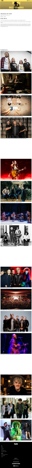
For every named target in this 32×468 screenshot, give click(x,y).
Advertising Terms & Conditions (4, 451)
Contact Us (2, 456)
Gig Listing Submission (3, 455)
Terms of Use (2, 449)
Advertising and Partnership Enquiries (4, 454)
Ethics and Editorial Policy (3, 450)
